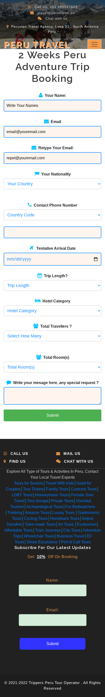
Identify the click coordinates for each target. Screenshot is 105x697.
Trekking (15, 512)
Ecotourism (86, 524)
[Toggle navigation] (94, 44)
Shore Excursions (42, 542)
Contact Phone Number (54, 205)
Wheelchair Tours (39, 536)
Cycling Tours (36, 518)
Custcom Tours (84, 489)
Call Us (19, 453)
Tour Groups (37, 501)
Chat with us (56, 18)
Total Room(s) (55, 357)
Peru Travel (37, 44)
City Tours (72, 530)
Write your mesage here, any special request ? (55, 383)
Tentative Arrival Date (54, 248)
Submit (52, 415)
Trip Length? (55, 276)
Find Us (17, 461)
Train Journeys (48, 530)
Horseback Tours (64, 518)
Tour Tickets (33, 489)
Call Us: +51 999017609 (56, 7)
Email (55, 122)
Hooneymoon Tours (52, 495)
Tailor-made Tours (40, 524)
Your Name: (54, 95)
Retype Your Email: (55, 148)
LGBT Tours (22, 495)
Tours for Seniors (28, 483)
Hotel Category (55, 301)
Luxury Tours (63, 512)
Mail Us (71, 453)
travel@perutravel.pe (56, 13)
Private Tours (62, 501)
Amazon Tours (37, 512)
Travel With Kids (60, 483)
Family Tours (57, 489)
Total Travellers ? (55, 326)
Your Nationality (55, 174)
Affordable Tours (18, 530)
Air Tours (66, 524)
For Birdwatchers (80, 507)
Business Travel (70, 536)
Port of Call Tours (76, 542)
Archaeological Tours (44, 507)
